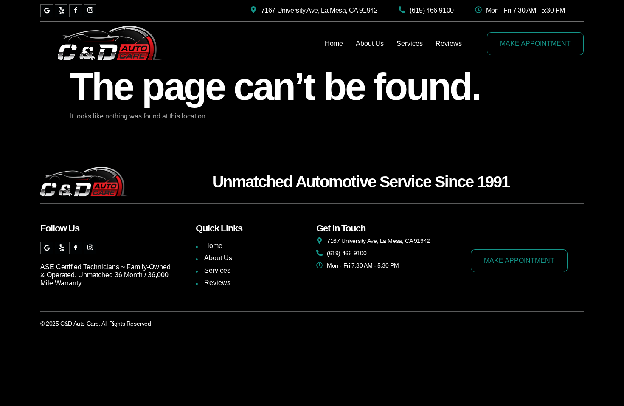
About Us (370, 43)
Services (409, 43)
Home (334, 43)
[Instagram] (90, 10)
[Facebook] (75, 10)
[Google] (46, 10)
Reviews (449, 43)
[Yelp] (61, 10)
